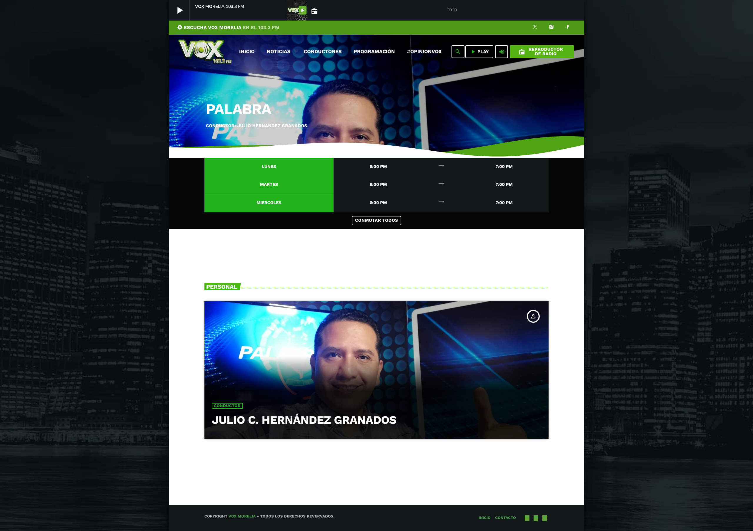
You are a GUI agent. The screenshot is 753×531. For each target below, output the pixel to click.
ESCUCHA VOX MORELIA (228, 27)
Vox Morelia (242, 516)
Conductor (227, 406)
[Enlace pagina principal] (204, 51)
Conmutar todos (376, 220)
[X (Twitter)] (535, 27)
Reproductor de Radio (541, 51)
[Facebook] (567, 27)
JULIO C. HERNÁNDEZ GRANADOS (304, 420)
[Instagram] (551, 27)
